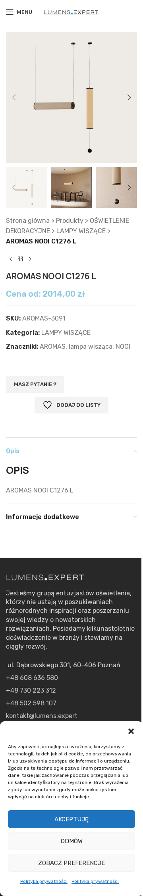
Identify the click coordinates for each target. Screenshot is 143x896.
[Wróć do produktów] (20, 259)
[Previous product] (10, 259)
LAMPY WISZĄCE (81, 231)
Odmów (72, 841)
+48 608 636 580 (32, 678)
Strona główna (28, 220)
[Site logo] (71, 11)
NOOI (123, 346)
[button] (131, 731)
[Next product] (30, 259)
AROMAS (53, 346)
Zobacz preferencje (71, 863)
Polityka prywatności (44, 881)
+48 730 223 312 (31, 690)
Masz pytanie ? (35, 384)
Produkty (69, 220)
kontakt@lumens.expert (41, 716)
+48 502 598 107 (31, 703)
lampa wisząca (90, 346)
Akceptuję (71, 819)
